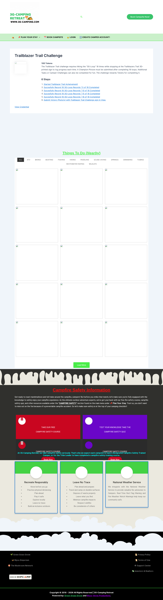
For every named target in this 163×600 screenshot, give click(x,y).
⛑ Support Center (142, 566)
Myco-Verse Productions (98, 595)
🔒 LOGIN (71, 37)
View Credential (22, 107)
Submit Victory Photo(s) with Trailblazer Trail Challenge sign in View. (75, 100)
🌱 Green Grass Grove (20, 555)
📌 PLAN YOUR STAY (28, 37)
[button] (81, 16)
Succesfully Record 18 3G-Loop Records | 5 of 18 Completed (71, 87)
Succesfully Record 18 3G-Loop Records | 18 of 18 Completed (72, 97)
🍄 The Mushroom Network (20, 566)
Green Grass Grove (73, 595)
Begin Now (48, 459)
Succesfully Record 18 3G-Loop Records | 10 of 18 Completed (72, 90)
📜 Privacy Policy (142, 555)
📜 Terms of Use (142, 560)
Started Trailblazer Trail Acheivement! (61, 84)
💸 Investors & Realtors (142, 571)
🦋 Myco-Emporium (20, 560)
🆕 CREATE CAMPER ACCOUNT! (94, 37)
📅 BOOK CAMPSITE (53, 37)
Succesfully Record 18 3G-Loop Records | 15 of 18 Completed (72, 93)
